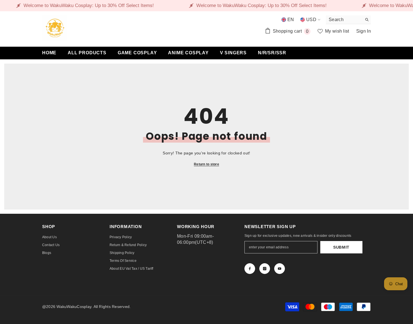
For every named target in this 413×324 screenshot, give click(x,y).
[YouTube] (279, 268)
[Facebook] (249, 268)
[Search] (348, 19)
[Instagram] (264, 268)
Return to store (206, 164)
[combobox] (344, 19)
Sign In (363, 31)
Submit (341, 247)
